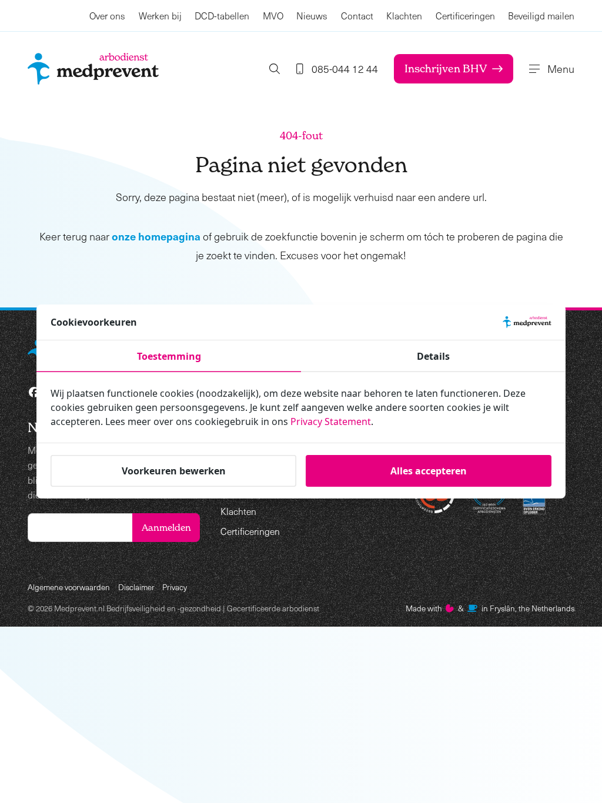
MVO (273, 15)
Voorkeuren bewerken (174, 470)
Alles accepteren (428, 470)
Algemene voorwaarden (69, 587)
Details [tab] (433, 356)
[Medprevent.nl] (93, 69)
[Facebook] (34, 392)
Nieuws (311, 15)
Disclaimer (136, 587)
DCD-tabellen (222, 15)
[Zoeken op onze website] (274, 68)
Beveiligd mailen (541, 15)
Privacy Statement (330, 421)
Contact (357, 15)
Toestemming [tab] (169, 356)
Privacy (174, 587)
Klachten (404, 15)
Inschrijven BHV (445, 68)
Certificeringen (465, 15)
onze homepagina (156, 236)
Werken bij (160, 15)
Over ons (107, 15)
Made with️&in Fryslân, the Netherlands (490, 608)
